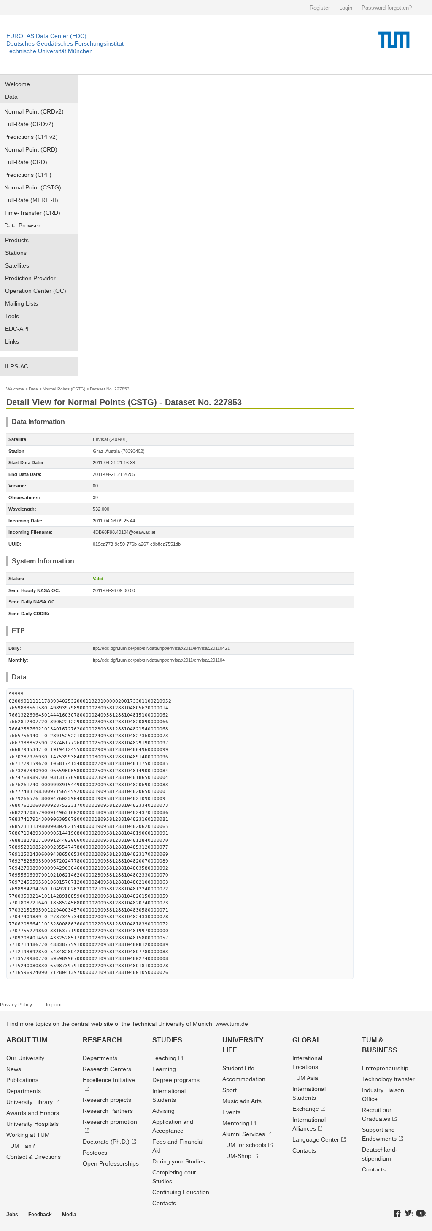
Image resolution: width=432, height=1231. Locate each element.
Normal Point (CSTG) (32, 187)
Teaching (164, 1058)
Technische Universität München (49, 51)
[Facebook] (397, 1213)
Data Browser (22, 225)
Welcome (17, 84)
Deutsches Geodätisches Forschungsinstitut (65, 43)
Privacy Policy (16, 1005)
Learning (164, 1069)
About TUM (26, 1040)
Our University (25, 1058)
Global (306, 1040)
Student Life (238, 1068)
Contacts (164, 1203)
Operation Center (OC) (35, 290)
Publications (22, 1080)
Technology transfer (388, 1079)
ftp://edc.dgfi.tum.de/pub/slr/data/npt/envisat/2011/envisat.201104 (159, 660)
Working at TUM (28, 1134)
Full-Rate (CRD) (25, 162)
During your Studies (178, 1161)
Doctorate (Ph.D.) (106, 1141)
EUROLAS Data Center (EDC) (46, 35)
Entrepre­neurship (385, 1068)
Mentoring (235, 1123)
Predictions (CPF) (27, 174)
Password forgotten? (387, 8)
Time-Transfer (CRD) (32, 212)
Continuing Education (180, 1192)
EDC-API (17, 328)
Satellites (17, 265)
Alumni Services (243, 1134)
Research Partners (108, 1110)
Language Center (315, 1139)
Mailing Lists (21, 303)
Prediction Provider (30, 278)
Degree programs (176, 1080)
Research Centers (107, 1069)
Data (11, 96)
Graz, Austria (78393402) (119, 451)
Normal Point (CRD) (30, 149)
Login (345, 8)
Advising (163, 1110)
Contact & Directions (33, 1156)
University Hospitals (32, 1123)
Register (320, 8)
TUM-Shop (236, 1156)
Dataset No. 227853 (110, 389)
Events (231, 1112)
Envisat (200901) (110, 439)
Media (69, 1214)
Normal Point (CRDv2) (34, 111)
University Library (29, 1101)
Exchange (305, 1108)
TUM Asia (305, 1077)
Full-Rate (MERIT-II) (31, 200)
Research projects (107, 1099)
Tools (12, 316)
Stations (16, 252)
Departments (23, 1091)
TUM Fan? (20, 1145)
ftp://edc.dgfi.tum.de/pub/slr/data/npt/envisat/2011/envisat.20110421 (161, 648)
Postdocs (95, 1152)
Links (12, 341)
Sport (229, 1090)
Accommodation (243, 1079)
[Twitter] (409, 1213)
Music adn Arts (242, 1101)
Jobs (12, 1214)
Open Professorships (111, 1163)
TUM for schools (244, 1145)
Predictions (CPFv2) (31, 136)
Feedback (40, 1214)
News (13, 1069)
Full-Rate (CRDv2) (29, 124)
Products (17, 240)
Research (102, 1040)
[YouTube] (421, 1213)
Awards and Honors (32, 1112)
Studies (167, 1040)
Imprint (54, 1005)
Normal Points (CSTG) (64, 389)
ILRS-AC (16, 366)
